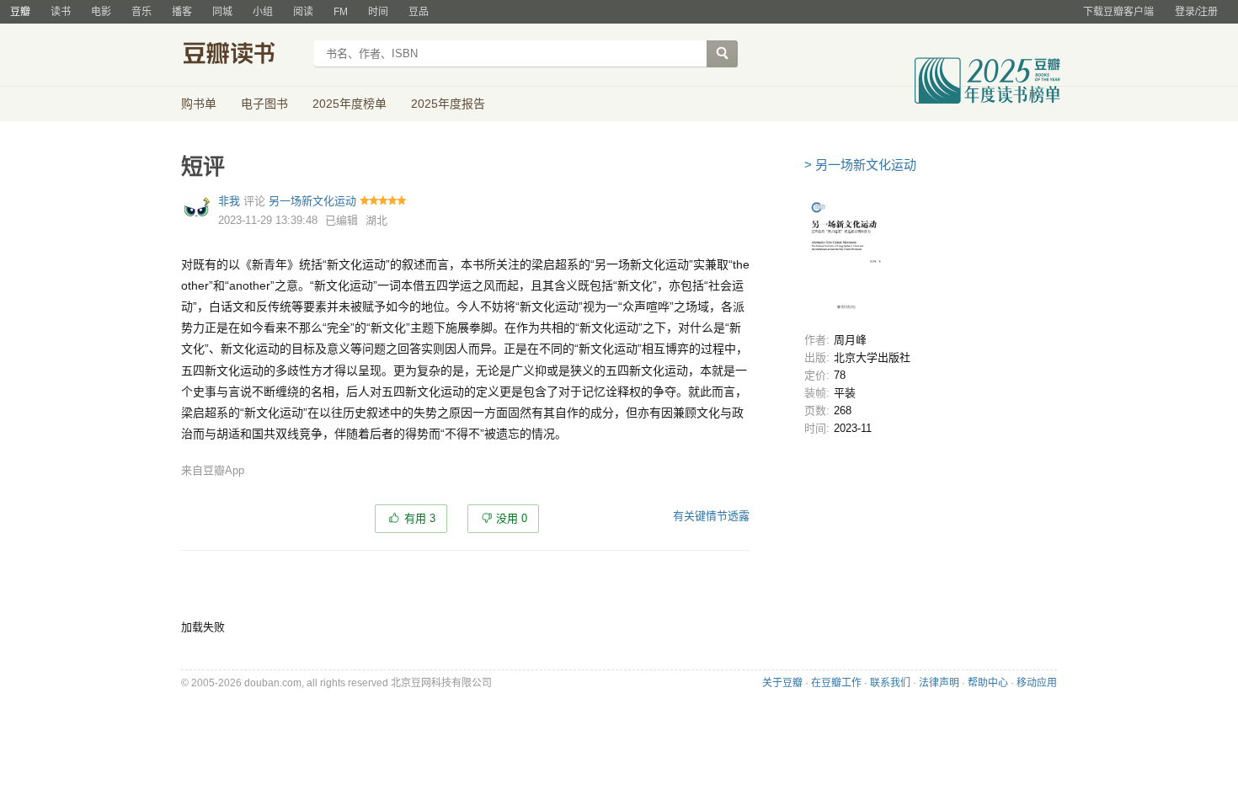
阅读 (303, 12)
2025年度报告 (448, 103)
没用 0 (511, 518)
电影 (101, 12)
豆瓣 (20, 12)
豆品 (418, 12)
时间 (378, 12)
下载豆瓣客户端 (1118, 12)
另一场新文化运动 (312, 201)
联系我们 (890, 683)
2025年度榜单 (349, 103)
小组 (263, 12)
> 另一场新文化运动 (860, 164)
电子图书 (264, 103)
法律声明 (939, 683)
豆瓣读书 (242, 55)
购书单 (198, 103)
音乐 (141, 12)
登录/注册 (1196, 12)
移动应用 (1037, 683)
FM (341, 12)
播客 (182, 12)
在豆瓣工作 (836, 683)
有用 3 (419, 518)
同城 (222, 12)
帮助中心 (988, 683)
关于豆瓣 (782, 683)
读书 (61, 12)
